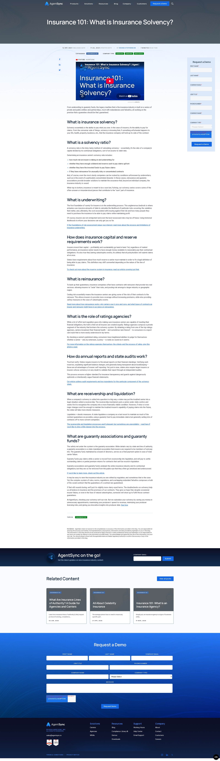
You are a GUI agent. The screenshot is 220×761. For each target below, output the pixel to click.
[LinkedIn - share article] (60, 64)
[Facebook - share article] (60, 59)
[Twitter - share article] (60, 70)
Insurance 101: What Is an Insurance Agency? (151, 604)
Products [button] (74, 4)
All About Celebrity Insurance (104, 604)
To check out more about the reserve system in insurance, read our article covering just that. (103, 269)
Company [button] (127, 4)
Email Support (138, 735)
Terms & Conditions (54, 755)
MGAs (92, 735)
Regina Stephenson (127, 48)
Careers (158, 739)
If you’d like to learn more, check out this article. (86, 473)
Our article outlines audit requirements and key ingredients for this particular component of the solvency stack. (108, 383)
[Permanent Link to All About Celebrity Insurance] (110, 599)
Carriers (93, 727)
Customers (142, 4)
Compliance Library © (120, 731)
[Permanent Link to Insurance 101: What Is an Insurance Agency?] (153, 599)
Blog (116, 4)
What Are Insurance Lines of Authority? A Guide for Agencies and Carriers (65, 603)
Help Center (137, 731)
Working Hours (139, 727)
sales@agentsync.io (54, 735)
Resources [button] (103, 4)
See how (124, 505)
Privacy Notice (73, 755)
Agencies (93, 731)
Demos (114, 735)
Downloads (116, 739)
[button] (172, 4)
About (157, 727)
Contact (158, 731)
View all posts (165, 578)
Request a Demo (160, 3)
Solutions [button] (88, 4)
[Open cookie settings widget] (216, 757)
